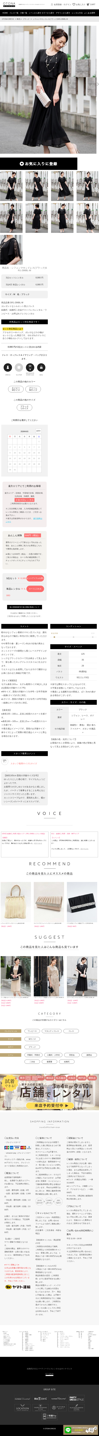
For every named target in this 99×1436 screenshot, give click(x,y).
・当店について (6, 1336)
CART (92, 4)
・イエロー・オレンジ (64, 1345)
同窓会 (72, 1055)
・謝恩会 (26, 1339)
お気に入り (80, 4)
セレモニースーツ (47, 1333)
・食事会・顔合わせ (29, 1350)
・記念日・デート (28, 1344)
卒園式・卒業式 (33, 1055)
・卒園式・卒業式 (28, 1348)
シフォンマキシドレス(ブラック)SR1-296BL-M (50, 19)
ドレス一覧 (13, 13)
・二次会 (26, 1337)
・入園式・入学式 (28, 1347)
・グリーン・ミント (64, 1342)
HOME (5, 13)
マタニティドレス (51, 1031)
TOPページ (5, 1331)
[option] (49, 90)
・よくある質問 (6, 1341)
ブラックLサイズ (24, 407)
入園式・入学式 (53, 1055)
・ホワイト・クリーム (64, 1344)
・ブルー (61, 1341)
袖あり (44, 1339)
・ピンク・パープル (64, 1337)
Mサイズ (32, 1039)
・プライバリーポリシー (8, 1345)
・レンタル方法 (6, 1339)
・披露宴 (26, 1336)
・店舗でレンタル (6, 1337)
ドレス (71, 1031)
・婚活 (25, 1342)
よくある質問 (89, 13)
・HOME (4, 1333)
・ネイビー (61, 1333)
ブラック (26, 19)
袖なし (44, 1341)
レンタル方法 (77, 13)
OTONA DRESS (8, 19)
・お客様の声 (90, 1331)
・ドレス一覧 (5, 1334)
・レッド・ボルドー (64, 1339)
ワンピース (32, 1031)
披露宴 (49, 1062)
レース (44, 1336)
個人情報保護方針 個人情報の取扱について (24, 607)
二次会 (32, 1062)
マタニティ (45, 1337)
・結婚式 (26, 1333)
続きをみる (35, 849)
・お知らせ (89, 1333)
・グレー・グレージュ (64, 1347)
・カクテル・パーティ (29, 1345)
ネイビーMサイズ (16, 389)
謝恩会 (89, 1055)
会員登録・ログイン (62, 4)
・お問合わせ (5, 1342)
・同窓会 (26, 1341)
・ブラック (61, 1334)
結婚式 (66, 1062)
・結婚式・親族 (27, 1334)
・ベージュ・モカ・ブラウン (66, 1336)
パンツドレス (46, 1334)
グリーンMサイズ (33, 389)
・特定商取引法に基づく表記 (9, 1344)
